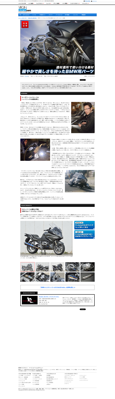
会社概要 (48, 375)
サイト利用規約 (50, 382)
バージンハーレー (82, 375)
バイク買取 (64, 3)
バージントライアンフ (83, 380)
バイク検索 (30, 3)
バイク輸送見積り (36, 377)
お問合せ (48, 384)
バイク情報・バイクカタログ (24, 375)
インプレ (34, 14)
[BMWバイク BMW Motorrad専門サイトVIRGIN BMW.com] (26, 9)
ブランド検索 (56, 3)
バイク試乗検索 (35, 384)
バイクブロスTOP (22, 3)
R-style (26, 76)
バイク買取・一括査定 (37, 375)
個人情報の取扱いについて (52, 379)
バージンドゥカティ (83, 378)
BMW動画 (67, 14)
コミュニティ (85, 3)
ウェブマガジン (39, 3)
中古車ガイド (42, 14)
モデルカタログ (26, 14)
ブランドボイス (21, 386)
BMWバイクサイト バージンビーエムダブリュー (30, 367)
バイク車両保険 (35, 380)
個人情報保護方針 (50, 377)
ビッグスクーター (68, 381)
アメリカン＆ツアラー (69, 380)
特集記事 (83, 14)
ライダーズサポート (74, 3)
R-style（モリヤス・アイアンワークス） (49, 296)
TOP (20, 14)
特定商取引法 (49, 380)
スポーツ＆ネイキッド (69, 378)
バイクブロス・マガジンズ (70, 375)
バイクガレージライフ (37, 379)
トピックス (75, 14)
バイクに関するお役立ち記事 (24, 382)
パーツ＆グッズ (59, 14)
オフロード (67, 383)
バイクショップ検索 (22, 379)
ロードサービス (35, 382)
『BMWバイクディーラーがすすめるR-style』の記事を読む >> (57, 287)
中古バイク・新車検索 (23, 377)
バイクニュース (21, 380)
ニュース (48, 3)
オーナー (51, 14)
